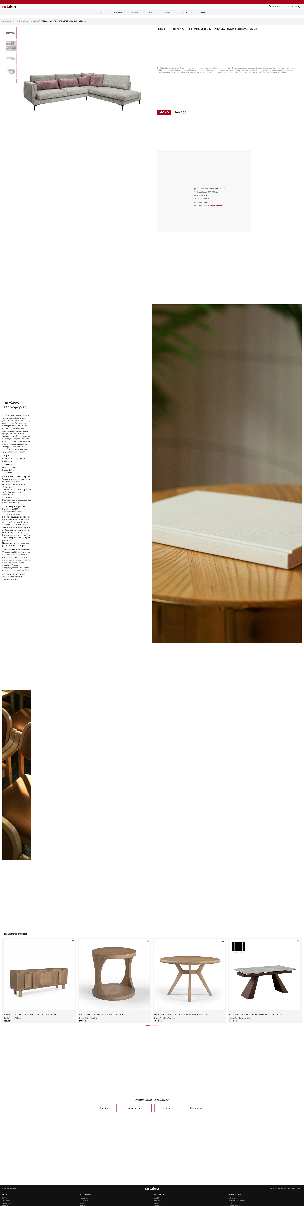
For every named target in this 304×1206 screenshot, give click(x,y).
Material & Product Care (237, 1201)
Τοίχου (82, 1203)
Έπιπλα (15, 21)
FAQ (230, 1203)
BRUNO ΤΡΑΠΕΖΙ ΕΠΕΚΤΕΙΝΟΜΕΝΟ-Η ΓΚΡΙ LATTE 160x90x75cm (256, 1014)
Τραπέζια (171, 1018)
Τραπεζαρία (164, 1018)
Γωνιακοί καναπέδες (30, 21)
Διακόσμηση (84, 1198)
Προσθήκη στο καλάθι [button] (39, 1009)
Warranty (232, 1198)
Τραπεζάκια (93, 1018)
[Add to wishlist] (73, 941)
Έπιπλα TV (13, 1018)
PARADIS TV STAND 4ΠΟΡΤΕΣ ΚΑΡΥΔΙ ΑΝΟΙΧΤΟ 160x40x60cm (30, 1014)
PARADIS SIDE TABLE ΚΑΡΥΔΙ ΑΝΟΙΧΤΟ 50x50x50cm (101, 1014)
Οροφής (156, 1203)
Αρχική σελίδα (7, 21)
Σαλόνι (21, 21)
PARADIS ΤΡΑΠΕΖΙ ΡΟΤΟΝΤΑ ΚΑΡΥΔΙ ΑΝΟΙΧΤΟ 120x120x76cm (180, 1014)
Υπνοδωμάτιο (6, 1203)
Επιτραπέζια (84, 1201)
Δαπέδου (157, 1198)
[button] (148, 1025)
